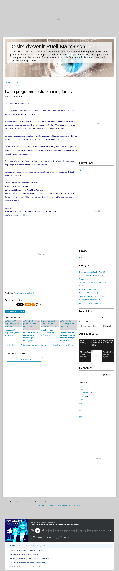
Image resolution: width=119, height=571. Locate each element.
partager (52, 537)
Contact (16, 82)
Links (81, 257)
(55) (92, 296)
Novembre (85, 392)
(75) (90, 289)
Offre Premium (42, 505)
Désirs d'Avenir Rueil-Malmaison (47, 46)
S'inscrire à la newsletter (15, 312)
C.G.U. (91, 502)
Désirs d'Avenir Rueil (19, 502)
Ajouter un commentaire (24, 359)
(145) (84, 279)
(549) (92, 272)
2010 (81, 403)
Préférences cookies (74, 505)
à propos (66, 537)
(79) (84, 286)
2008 (81, 410)
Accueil (8, 82)
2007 (81, 413)
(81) (96, 282)
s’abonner (38, 537)
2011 (81, 399)
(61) (89, 292)
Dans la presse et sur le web (24, 293)
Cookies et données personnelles (58, 505)
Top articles (65, 502)
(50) (90, 303)
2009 (81, 406)
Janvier (84, 396)
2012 (81, 389)
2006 (81, 417)
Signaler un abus (82, 502)
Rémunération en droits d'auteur (104, 502)
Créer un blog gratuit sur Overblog (49, 502)
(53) (90, 299)
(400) (91, 275)
